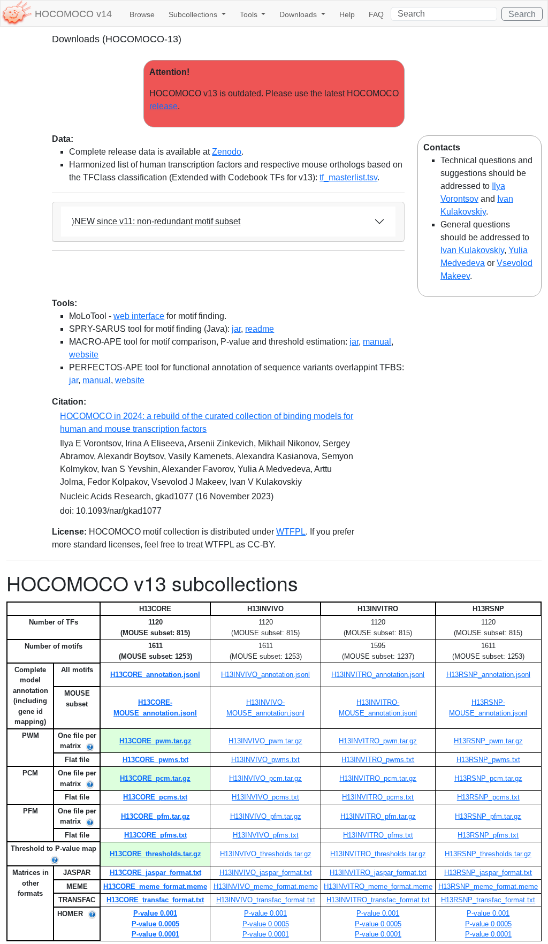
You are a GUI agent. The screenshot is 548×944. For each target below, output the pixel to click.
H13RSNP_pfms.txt (488, 835)
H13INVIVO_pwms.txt (265, 760)
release (163, 106)
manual (377, 341)
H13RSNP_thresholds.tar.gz (488, 854)
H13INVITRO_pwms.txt (377, 760)
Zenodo (226, 151)
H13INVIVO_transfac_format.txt (265, 900)
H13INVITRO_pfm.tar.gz (378, 816)
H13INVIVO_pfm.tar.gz (265, 816)
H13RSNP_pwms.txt (488, 760)
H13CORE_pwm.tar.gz (155, 741)
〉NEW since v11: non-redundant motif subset (156, 221)
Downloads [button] (299, 14)
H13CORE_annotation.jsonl (155, 675)
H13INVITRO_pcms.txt (378, 797)
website (83, 354)
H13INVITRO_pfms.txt (378, 835)
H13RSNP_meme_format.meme (488, 886)
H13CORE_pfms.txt (155, 835)
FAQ (376, 14)
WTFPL (291, 531)
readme (259, 328)
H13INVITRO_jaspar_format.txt (378, 873)
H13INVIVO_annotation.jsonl (265, 675)
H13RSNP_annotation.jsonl (488, 675)
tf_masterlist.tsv (348, 177)
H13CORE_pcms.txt (155, 797)
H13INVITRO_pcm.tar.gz (377, 778)
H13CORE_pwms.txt (155, 760)
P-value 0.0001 (155, 934)
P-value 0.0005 (155, 924)
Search (522, 14)
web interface (138, 316)
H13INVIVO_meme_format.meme (266, 886)
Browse (142, 14)
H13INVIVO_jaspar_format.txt (265, 873)
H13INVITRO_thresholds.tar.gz (378, 854)
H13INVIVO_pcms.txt (265, 797)
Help (347, 14)
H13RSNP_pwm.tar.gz (488, 741)
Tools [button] (250, 14)
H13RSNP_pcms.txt (488, 797)
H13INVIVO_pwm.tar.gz (265, 741)
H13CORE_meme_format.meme (155, 886)
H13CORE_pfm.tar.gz (155, 816)
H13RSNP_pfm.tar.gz (488, 816)
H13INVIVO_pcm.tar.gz (265, 778)
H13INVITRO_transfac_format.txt (378, 900)
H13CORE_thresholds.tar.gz (155, 854)
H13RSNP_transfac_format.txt (488, 900)
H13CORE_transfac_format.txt (155, 900)
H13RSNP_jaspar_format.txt (488, 873)
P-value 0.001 (155, 913)
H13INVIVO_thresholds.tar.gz (265, 854)
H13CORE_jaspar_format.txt (155, 873)
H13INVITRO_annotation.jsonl (377, 675)
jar (236, 328)
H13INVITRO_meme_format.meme (378, 886)
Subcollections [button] (194, 14)
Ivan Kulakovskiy (472, 250)
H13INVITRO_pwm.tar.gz (378, 741)
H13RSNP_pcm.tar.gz (488, 778)
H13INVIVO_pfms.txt (266, 835)
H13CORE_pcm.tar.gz (155, 778)
